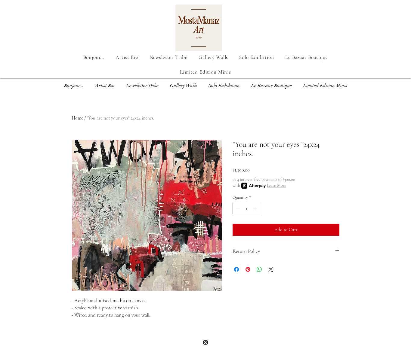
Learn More (276, 185)
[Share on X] (270, 269)
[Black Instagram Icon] (205, 342)
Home (77, 118)
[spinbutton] (246, 208)
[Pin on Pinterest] (248, 269)
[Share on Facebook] (236, 269)
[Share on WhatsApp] (259, 269)
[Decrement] (237, 208)
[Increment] (255, 208)
